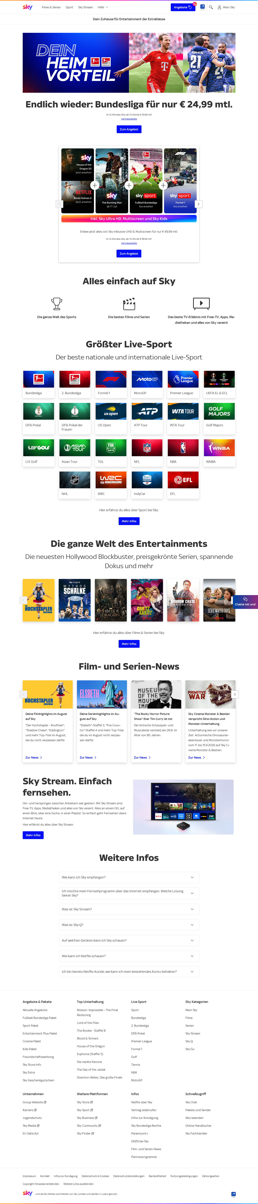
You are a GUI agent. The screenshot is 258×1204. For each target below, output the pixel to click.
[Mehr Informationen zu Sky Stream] (183, 807)
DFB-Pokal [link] (138, 1033)
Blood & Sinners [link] (87, 1038)
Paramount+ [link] (139, 1133)
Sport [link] (69, 7)
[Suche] (211, 7)
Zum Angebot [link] (129, 129)
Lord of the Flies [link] (88, 1023)
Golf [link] (134, 1057)
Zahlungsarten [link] (210, 1176)
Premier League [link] (141, 1041)
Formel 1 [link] (136, 1049)
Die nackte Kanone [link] (89, 1062)
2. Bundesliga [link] (140, 1025)
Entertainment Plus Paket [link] (40, 1033)
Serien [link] (189, 1025)
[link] (27, 7)
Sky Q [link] (189, 1041)
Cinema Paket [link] (32, 1041)
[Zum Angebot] (129, 63)
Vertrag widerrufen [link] (143, 1110)
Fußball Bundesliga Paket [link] (40, 1018)
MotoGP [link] (136, 1080)
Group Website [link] (33, 1102)
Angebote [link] (180, 7)
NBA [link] (134, 1072)
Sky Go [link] (190, 1049)
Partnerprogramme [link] (144, 1157)
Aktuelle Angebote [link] (35, 1010)
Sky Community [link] (87, 1125)
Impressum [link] (29, 1176)
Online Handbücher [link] (198, 1125)
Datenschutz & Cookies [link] (95, 1176)
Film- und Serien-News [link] (146, 1149)
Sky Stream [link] (85, 7)
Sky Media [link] (29, 1125)
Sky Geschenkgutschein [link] (38, 1080)
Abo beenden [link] (194, 1118)
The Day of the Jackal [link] (91, 1069)
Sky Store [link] (83, 1102)
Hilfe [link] (101, 7)
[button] (39, 384)
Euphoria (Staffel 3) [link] (90, 1054)
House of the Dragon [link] (91, 1046)
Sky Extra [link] (29, 1072)
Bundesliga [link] (138, 1018)
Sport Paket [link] (30, 1025)
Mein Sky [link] (191, 1010)
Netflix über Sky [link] (141, 1102)
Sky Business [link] (85, 1118)
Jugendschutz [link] (32, 1118)
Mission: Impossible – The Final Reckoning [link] (97, 1012)
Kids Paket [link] (30, 1049)
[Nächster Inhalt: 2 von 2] (235, 694)
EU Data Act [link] (31, 1133)
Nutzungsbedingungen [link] (184, 1176)
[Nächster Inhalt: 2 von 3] (198, 204)
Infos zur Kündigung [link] (144, 1118)
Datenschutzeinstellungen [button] (129, 1176)
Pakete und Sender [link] (198, 1110)
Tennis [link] (135, 1064)
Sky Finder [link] (84, 1133)
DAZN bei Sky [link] (140, 1141)
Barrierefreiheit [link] (157, 1176)
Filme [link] (189, 1018)
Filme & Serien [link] (51, 7)
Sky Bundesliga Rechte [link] (146, 1125)
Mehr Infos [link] (129, 521)
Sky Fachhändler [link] (196, 1133)
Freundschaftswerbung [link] (38, 1057)
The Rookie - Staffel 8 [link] (91, 1030)
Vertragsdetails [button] (129, 119)
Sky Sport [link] (83, 1110)
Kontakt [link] (45, 1176)
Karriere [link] (28, 1110)
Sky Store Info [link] (32, 1064)
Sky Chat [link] (191, 1102)
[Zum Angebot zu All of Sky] (129, 185)
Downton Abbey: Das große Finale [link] (99, 1077)
